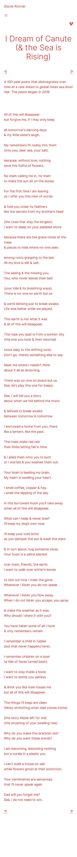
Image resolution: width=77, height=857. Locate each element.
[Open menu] (6, 15)
